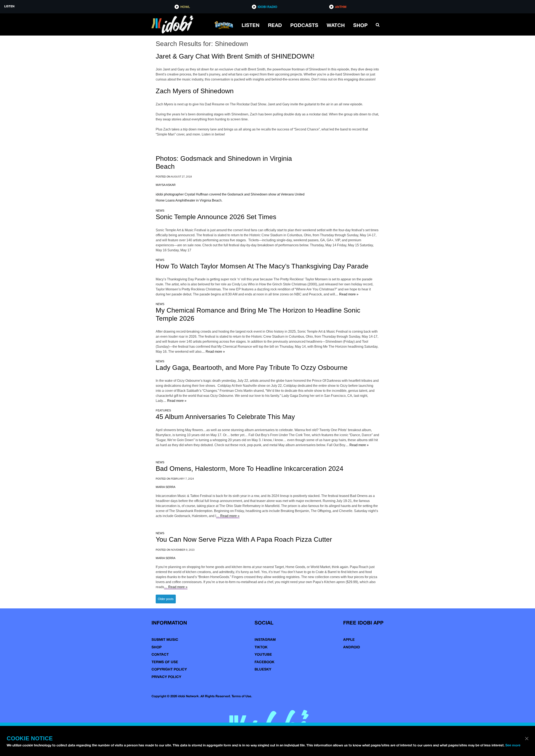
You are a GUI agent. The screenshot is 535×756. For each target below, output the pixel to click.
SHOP (360, 25)
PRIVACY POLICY (166, 676)
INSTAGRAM (265, 639)
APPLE (349, 639)
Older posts (166, 599)
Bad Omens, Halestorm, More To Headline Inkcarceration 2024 (249, 468)
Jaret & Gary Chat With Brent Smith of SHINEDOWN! (235, 56)
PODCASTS (304, 25)
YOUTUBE (263, 654)
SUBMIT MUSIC (165, 639)
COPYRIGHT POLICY (169, 669)
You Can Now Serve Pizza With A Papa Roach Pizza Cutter (244, 539)
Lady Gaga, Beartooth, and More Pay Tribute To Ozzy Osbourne (252, 367)
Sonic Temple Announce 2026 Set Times (216, 217)
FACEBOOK (264, 662)
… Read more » (346, 294)
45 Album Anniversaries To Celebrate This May (225, 416)
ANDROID (351, 647)
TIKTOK (261, 647)
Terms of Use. (242, 696)
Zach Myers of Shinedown (195, 91)
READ (275, 25)
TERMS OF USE (165, 662)
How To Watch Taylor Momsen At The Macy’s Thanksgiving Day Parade (262, 266)
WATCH (336, 25)
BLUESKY (263, 669)
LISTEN (251, 25)
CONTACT (160, 654)
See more (512, 745)
